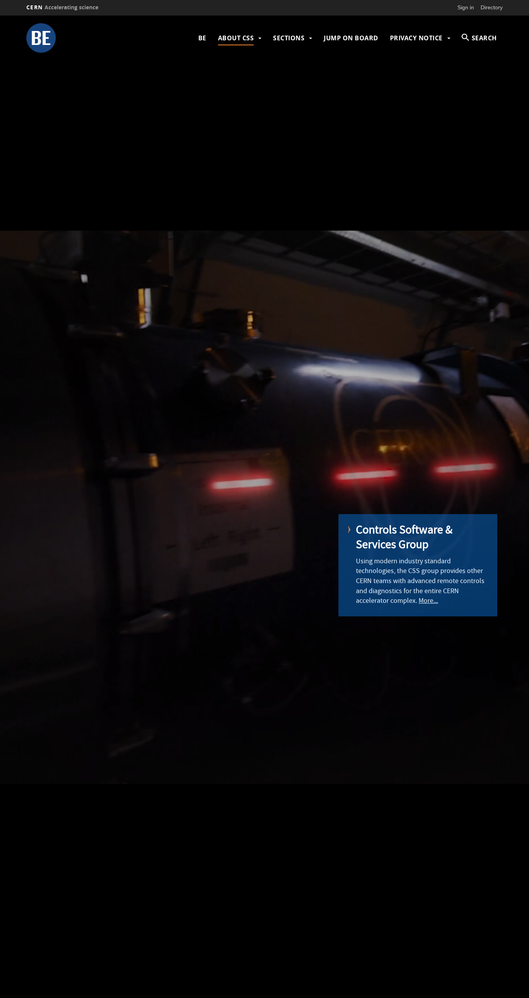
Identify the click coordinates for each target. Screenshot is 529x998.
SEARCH (484, 38)
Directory (492, 7)
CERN (62, 7)
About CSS (236, 38)
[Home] (83, 38)
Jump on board (351, 38)
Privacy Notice (416, 38)
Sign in (465, 7)
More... (428, 601)
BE (202, 38)
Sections (288, 38)
